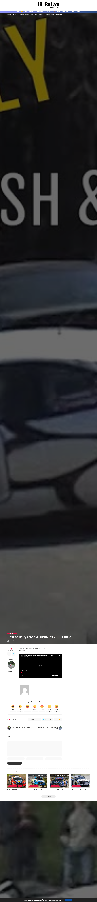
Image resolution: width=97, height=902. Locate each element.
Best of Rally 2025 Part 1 (56, 790)
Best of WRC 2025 (12, 790)
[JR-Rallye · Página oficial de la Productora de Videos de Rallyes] (48, 5)
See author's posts (35, 687)
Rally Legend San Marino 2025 (79, 790)
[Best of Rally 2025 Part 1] (59, 781)
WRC (20, 786)
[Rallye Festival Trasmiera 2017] (11, 665)
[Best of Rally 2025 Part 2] (38, 781)
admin (11, 640)
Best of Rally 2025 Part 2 (35, 790)
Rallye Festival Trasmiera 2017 (11, 670)
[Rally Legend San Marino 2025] (80, 781)
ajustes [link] (59, 900)
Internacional (12, 633)
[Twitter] (13, 653)
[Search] (88, 12)
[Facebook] (9, 653)
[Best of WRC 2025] (16, 781)
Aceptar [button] (68, 899)
